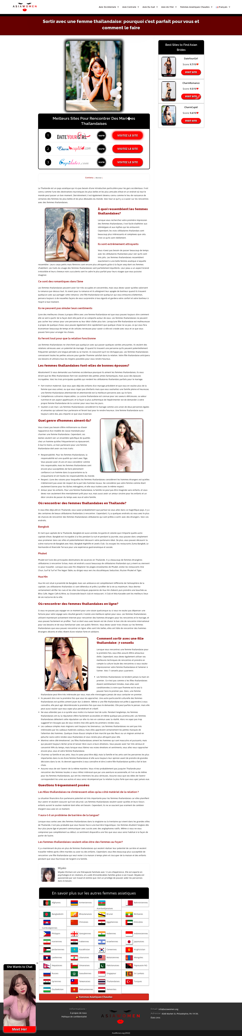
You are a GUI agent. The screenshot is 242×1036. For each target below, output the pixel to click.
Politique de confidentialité (74, 1016)
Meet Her (19, 1029)
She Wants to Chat (19, 967)
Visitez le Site (127, 135)
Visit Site (191, 72)
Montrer (99, 178)
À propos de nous (78, 1013)
